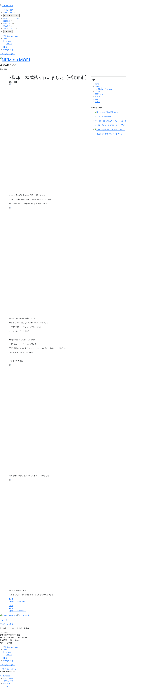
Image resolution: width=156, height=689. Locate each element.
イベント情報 (8, 678)
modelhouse (5, 676)
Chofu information (105, 89)
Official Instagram (10, 36)
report (97, 91)
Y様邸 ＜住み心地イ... (18, 601)
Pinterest (7, 41)
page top (3, 619)
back (11, 599)
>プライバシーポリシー (9, 669)
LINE (5, 47)
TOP (11, 606)
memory (98, 99)
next (11, 608)
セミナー (6, 683)
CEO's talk (99, 94)
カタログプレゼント (7, 54)
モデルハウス (8, 681)
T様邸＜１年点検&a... (17, 611)
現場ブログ (99, 96)
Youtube (6, 38)
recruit (97, 102)
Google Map (8, 49)
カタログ (6, 686)
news (97, 84)
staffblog (98, 86)
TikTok (9, 44)
